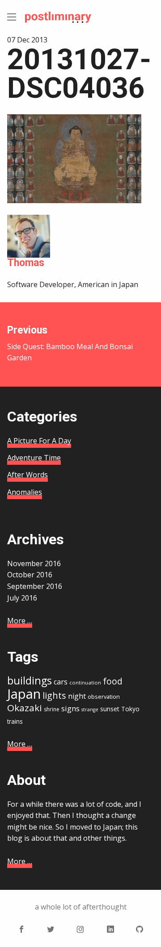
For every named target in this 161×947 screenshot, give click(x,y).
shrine (51, 709)
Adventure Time (34, 458)
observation (104, 697)
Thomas (25, 263)
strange (89, 709)
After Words (27, 475)
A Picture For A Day (39, 441)
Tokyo (130, 709)
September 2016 (34, 586)
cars (61, 682)
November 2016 (34, 563)
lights (54, 695)
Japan (24, 694)
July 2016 (22, 598)
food (113, 681)
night (77, 696)
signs (70, 708)
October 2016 (29, 575)
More (19, 621)
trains (15, 721)
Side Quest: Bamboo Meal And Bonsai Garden (70, 343)
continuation (85, 682)
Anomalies (24, 492)
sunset (109, 709)
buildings (29, 680)
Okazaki (24, 707)
